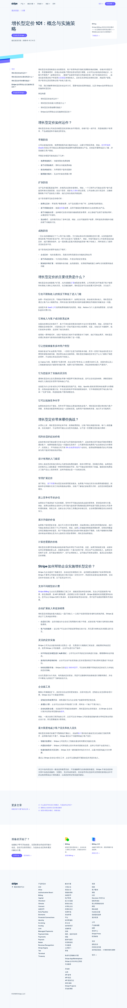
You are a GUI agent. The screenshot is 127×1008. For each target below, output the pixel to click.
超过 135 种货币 (71, 667)
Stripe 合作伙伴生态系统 (73, 961)
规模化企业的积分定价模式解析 (51, 808)
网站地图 (95, 909)
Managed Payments (45, 931)
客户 (80, 733)
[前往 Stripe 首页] (14, 884)
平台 (66, 917)
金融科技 (68, 928)
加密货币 (41, 909)
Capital (40, 898)
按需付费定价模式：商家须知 (50, 810)
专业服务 (68, 945)
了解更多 (95, 36)
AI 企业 (67, 923)
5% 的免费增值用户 (73, 447)
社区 (93, 895)
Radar (40, 942)
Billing (40, 895)
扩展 (72, 283)
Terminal (41, 953)
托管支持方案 (96, 947)
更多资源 (15, 10)
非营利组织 (69, 942)
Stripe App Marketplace (73, 959)
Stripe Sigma (43, 948)
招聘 (93, 928)
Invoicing (41, 923)
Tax (39, 951)
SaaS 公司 (52, 307)
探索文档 (95, 853)
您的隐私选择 (96, 915)
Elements (41, 915)
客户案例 (95, 890)
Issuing (41, 926)
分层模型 (61, 77)
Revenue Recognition (46, 945)
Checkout (41, 901)
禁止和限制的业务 (98, 903)
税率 (62, 711)
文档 (66, 972)
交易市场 (68, 912)
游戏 (66, 931)
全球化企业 (69, 906)
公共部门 (68, 948)
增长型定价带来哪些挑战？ (21, 81)
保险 (66, 937)
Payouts (41, 940)
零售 (66, 951)
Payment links (43, 934)
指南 (93, 887)
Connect (41, 906)
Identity (41, 920)
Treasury (41, 956)
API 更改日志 (69, 980)
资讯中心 (95, 931)
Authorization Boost (45, 892)
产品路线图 (95, 925)
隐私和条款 (95, 901)
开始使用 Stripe (18, 35)
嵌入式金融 (69, 901)
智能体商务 (69, 892)
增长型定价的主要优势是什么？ (23, 77)
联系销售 (110, 4)
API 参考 (68, 975)
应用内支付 (69, 909)
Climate (41, 903)
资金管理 (68, 915)
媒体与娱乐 (69, 940)
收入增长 (74, 190)
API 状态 (68, 978)
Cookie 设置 (96, 912)
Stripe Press (96, 934)
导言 (13, 69)
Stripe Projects (70, 986)
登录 (100, 4)
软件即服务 (69, 920)
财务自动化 (69, 903)
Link (39, 928)
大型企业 (68, 887)
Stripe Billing (43, 591)
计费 (23, 10)
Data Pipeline (43, 912)
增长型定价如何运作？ (19, 73)
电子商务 (68, 898)
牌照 (93, 906)
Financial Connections (46, 917)
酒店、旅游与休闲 (71, 934)
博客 (93, 892)
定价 (54, 3)
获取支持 (95, 944)
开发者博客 (69, 989)
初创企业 (68, 890)
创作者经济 (69, 926)
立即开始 (16, 855)
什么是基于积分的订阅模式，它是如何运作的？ (56, 805)
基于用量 (51, 483)
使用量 (62, 208)
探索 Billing (69, 855)
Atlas (40, 890)
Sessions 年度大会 (98, 898)
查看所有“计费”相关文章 (20, 809)
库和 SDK (68, 983)
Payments (42, 937)
